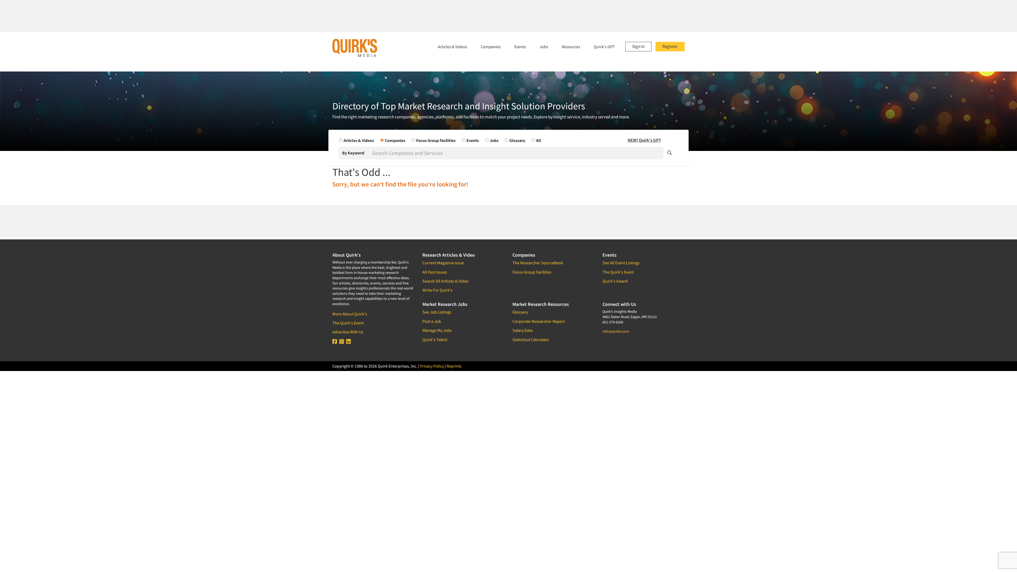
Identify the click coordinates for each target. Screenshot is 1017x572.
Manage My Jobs (437, 330)
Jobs (543, 46)
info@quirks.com (616, 331)
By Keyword (353, 152)
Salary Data (522, 330)
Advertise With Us (347, 331)
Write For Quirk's (437, 290)
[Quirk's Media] (354, 47)
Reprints (454, 366)
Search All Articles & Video (445, 281)
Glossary (520, 312)
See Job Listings (436, 312)
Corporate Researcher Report (538, 321)
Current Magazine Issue (443, 262)
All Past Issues (434, 272)
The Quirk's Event (348, 322)
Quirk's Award (615, 281)
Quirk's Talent (434, 339)
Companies (491, 46)
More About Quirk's (349, 313)
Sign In (638, 46)
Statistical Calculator (530, 339)
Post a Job (431, 321)
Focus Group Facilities (531, 272)
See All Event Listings (621, 262)
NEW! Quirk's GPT (644, 140)
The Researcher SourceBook (537, 262)
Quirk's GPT (604, 46)
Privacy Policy (432, 366)
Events (520, 46)
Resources (571, 46)
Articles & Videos (452, 46)
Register (670, 46)
